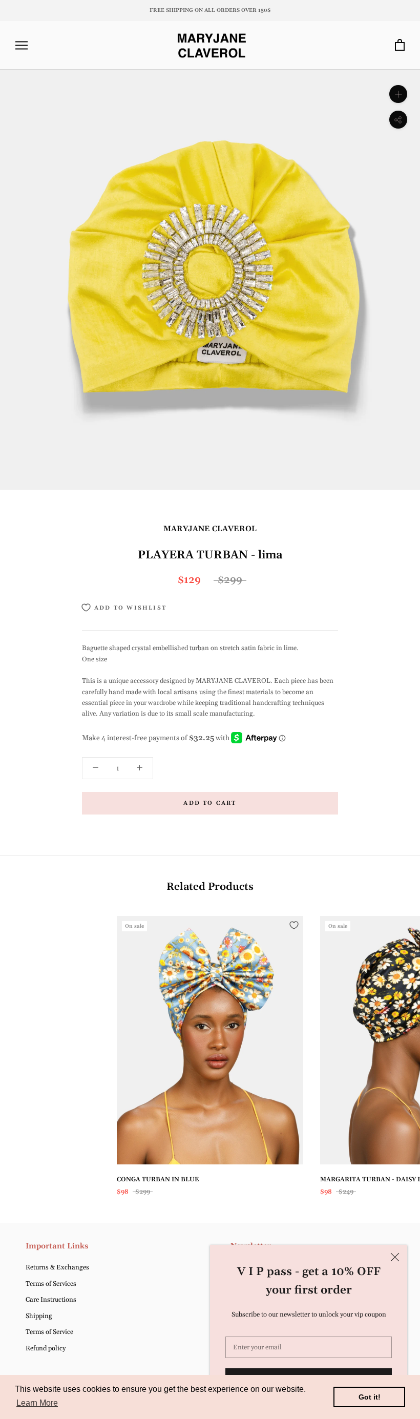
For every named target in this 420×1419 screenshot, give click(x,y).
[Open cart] (400, 45)
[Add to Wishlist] (294, 925)
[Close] (395, 1257)
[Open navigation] (21, 45)
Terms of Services (51, 1284)
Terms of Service (49, 1332)
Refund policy (46, 1348)
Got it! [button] (370, 1397)
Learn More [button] (37, 1403)
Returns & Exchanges (57, 1267)
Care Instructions (51, 1300)
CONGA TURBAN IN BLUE (158, 1179)
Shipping (39, 1316)
